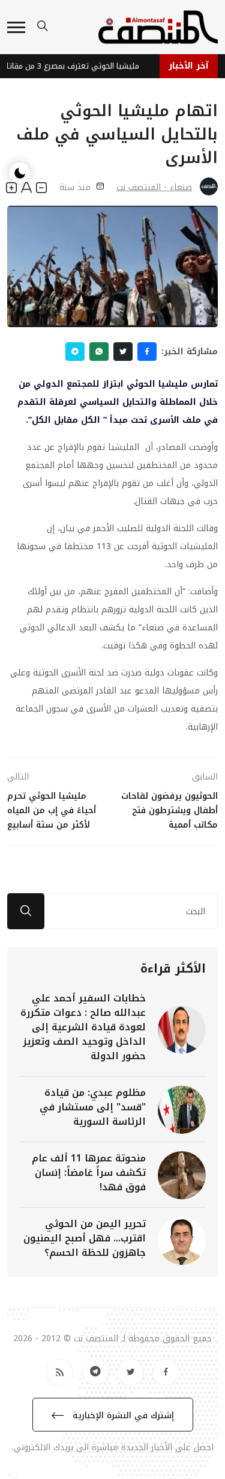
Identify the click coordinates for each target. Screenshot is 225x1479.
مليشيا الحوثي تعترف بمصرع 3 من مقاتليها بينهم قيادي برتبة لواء (72, 65)
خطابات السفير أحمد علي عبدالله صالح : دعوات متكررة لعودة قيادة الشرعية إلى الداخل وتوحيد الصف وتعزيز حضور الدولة (83, 1027)
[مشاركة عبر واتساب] (99, 351)
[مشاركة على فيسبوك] (147, 351)
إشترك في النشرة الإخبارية (122, 1415)
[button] (16, 27)
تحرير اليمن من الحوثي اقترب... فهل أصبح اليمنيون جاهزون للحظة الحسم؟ (84, 1238)
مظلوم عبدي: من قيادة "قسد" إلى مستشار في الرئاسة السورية (93, 1107)
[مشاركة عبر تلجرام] (75, 351)
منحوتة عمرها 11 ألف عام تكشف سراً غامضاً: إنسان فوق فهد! (89, 1172)
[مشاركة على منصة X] (123, 351)
